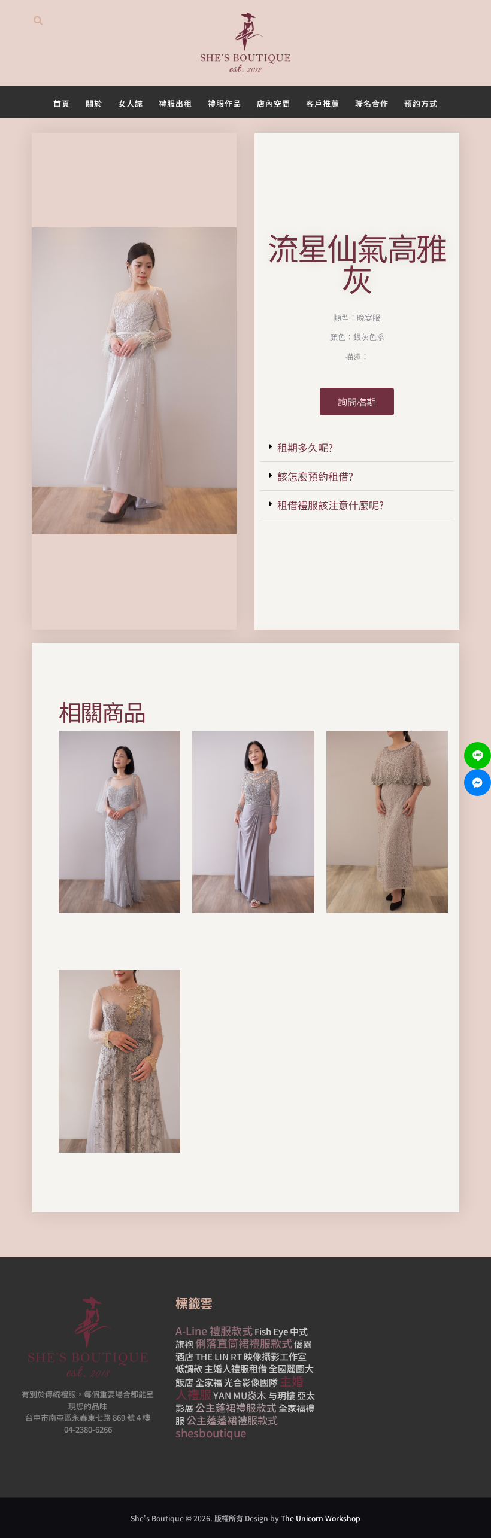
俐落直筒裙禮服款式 (243, 1343)
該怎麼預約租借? (315, 476)
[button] (356, 447)
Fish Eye (271, 1330)
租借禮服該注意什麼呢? (330, 504)
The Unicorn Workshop (320, 1517)
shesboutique (210, 1432)
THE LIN (212, 1355)
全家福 (208, 1381)
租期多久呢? (305, 447)
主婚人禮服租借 (235, 1368)
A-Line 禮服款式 (214, 1330)
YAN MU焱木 (239, 1395)
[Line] (477, 755)
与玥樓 (281, 1395)
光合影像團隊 (251, 1381)
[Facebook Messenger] (477, 782)
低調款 (188, 1368)
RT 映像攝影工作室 (269, 1355)
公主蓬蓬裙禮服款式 (232, 1419)
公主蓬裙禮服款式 (236, 1407)
